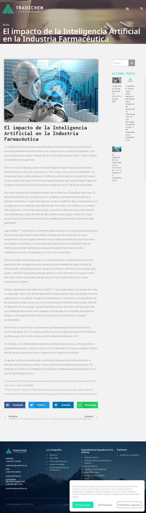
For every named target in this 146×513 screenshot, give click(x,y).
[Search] (131, 63)
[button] (127, 8)
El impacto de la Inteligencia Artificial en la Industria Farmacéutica (116, 168)
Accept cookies (82, 504)
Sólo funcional (105, 504)
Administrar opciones (129, 504)
